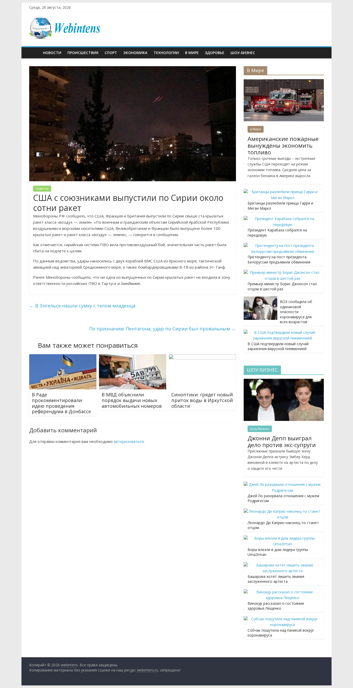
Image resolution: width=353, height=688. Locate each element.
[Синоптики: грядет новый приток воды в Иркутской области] (202, 357)
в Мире (192, 52)
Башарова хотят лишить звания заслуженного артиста (276, 579)
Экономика (135, 52)
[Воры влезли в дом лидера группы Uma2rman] (282, 538)
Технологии (166, 52)
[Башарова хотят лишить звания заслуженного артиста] (282, 565)
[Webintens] (34, 52)
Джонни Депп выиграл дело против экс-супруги (282, 441)
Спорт (111, 52)
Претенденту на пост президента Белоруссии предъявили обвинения (279, 259)
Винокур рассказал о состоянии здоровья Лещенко (276, 606)
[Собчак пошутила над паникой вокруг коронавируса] (282, 618)
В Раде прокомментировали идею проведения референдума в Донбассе (61, 402)
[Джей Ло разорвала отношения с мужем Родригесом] (282, 484)
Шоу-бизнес (243, 52)
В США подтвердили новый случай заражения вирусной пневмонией (278, 346)
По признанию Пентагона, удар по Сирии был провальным (162, 329)
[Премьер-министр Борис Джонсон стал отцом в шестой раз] (282, 272)
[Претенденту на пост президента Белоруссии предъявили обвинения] (282, 245)
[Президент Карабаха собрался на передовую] (282, 218)
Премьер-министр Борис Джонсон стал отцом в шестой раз (282, 286)
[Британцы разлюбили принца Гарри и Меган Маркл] (282, 191)
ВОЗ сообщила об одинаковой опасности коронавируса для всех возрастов (296, 311)
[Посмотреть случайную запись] (318, 52)
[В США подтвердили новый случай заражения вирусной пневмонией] (282, 332)
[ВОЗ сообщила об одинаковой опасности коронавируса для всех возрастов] (260, 299)
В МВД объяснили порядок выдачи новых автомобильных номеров (132, 400)
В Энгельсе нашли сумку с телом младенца (82, 306)
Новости (52, 52)
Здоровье (214, 52)
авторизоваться (129, 441)
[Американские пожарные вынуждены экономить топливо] (284, 81)
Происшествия (82, 52)
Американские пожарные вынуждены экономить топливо (283, 145)
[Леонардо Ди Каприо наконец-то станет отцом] (282, 511)
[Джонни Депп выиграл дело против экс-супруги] (284, 381)
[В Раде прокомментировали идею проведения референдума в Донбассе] (62, 357)
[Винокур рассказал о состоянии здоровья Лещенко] (282, 591)
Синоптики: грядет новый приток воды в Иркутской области (202, 400)
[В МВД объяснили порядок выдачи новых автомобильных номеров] (132, 357)
